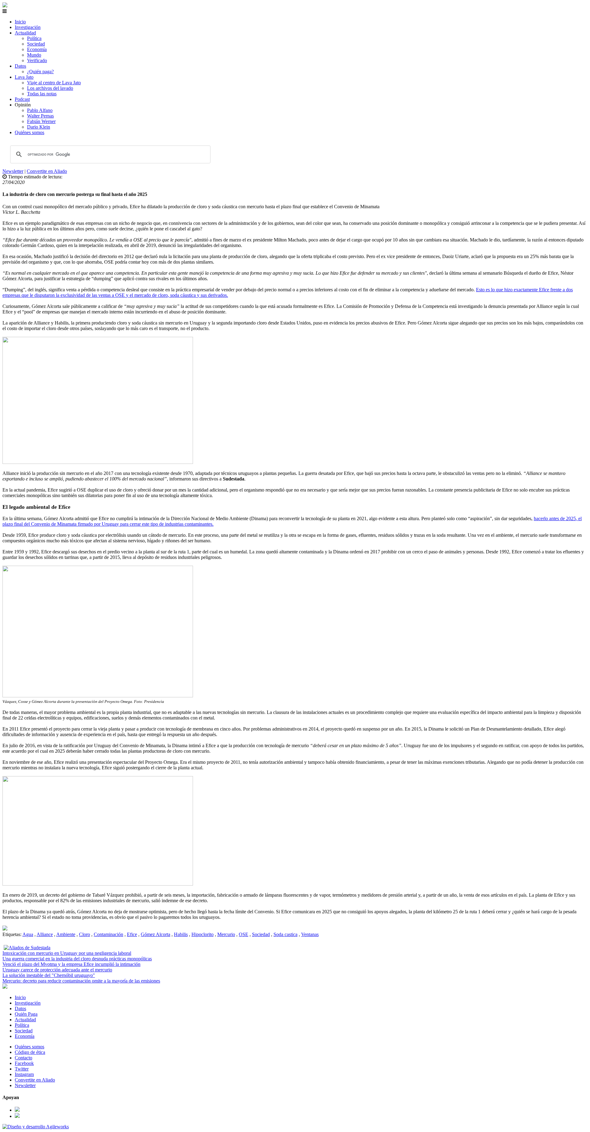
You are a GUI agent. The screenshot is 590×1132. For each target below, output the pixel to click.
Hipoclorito (202, 934)
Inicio (20, 21)
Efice (132, 934)
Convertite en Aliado (47, 171)
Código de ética (30, 1052)
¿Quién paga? (40, 71)
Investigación (28, 27)
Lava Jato (24, 77)
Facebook (24, 1063)
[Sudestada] (4, 5)
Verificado (37, 60)
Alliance (45, 934)
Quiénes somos (29, 132)
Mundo (34, 55)
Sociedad (36, 43)
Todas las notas (42, 93)
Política (34, 38)
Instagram (24, 1074)
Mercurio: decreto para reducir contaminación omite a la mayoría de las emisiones (81, 980)
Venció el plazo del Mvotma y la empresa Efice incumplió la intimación (71, 964)
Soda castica (285, 934)
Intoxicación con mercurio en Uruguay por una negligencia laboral (66, 953)
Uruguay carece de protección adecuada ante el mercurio (57, 969)
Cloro (84, 934)
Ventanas (310, 934)
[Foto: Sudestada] (4, 928)
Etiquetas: (12, 934)
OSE (243, 934)
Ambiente (65, 934)
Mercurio (226, 934)
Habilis (181, 934)
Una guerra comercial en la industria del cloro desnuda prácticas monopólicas (77, 958)
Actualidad (25, 32)
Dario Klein (38, 127)
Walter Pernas (40, 115)
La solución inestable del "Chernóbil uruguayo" (48, 975)
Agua (27, 934)
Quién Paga (26, 1014)
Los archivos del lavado (50, 88)
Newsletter (12, 171)
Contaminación (108, 934)
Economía (37, 49)
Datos (20, 66)
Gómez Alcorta (155, 934)
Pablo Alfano (40, 110)
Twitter (22, 1068)
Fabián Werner (41, 121)
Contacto (23, 1057)
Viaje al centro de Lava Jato (54, 82)
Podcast (22, 99)
